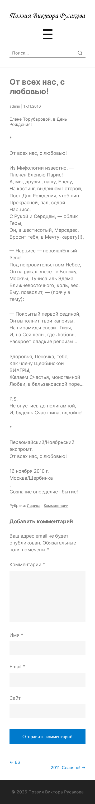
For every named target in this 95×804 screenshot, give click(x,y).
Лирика (33, 505)
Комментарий (27, 564)
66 (15, 762)
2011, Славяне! (68, 767)
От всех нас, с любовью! (37, 86)
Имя (16, 635)
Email (17, 666)
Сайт (15, 698)
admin (15, 106)
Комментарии (56, 505)
